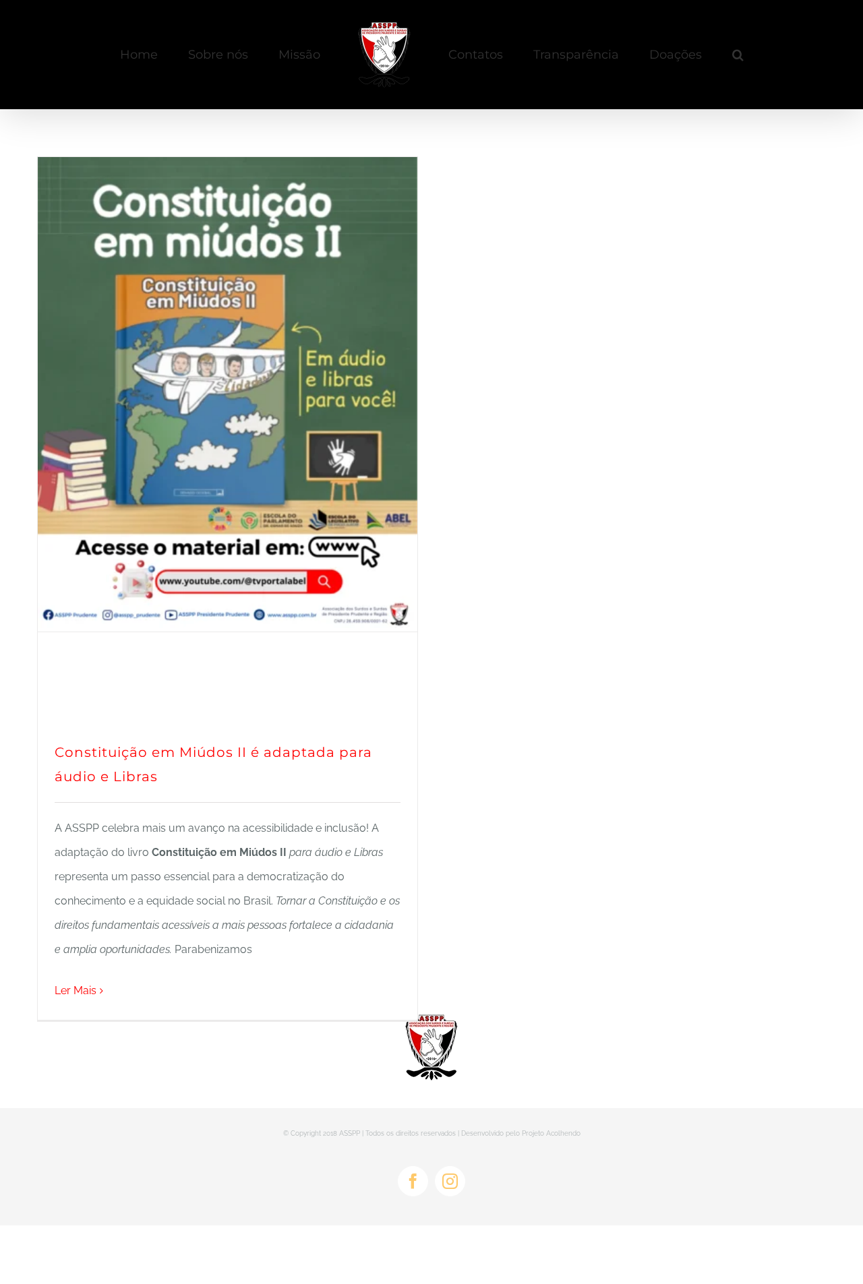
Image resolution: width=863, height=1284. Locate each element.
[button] (682, 54)
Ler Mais (75, 990)
